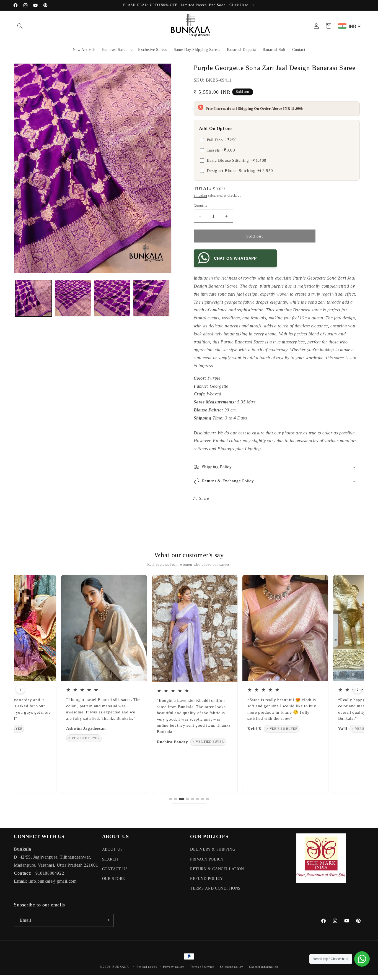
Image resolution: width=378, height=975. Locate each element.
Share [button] (204, 498)
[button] (20, 26)
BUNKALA (120, 966)
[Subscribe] (107, 920)
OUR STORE (113, 879)
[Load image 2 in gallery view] (73, 298)
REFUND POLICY (206, 879)
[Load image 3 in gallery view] (112, 298)
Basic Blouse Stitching (236, 160)
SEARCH (110, 859)
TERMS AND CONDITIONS (215, 888)
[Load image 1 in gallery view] (33, 298)
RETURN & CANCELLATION (217, 869)
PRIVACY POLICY (207, 859)
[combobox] (349, 26)
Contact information (263, 966)
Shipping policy (232, 966)
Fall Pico (222, 140)
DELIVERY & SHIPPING (212, 850)
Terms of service (202, 966)
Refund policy (146, 966)
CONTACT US (115, 869)
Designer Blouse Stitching (240, 170)
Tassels (221, 150)
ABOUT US (112, 850)
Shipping (200, 195)
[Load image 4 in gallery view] (151, 298)
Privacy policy (173, 966)
